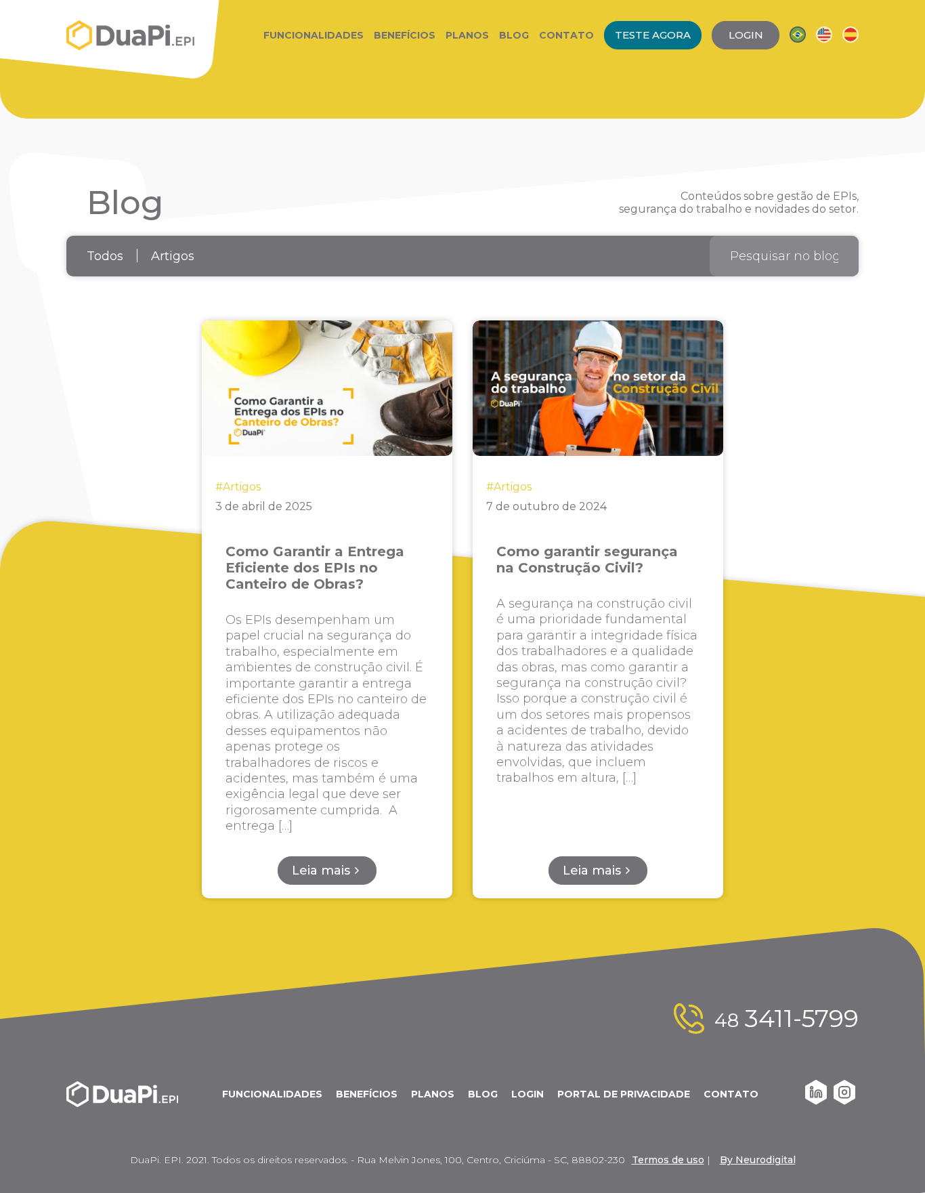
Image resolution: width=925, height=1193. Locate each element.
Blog (514, 35)
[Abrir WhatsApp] (891, 1158)
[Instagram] (844, 1101)
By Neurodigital (758, 1160)
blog (483, 1094)
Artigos (172, 256)
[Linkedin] (816, 1101)
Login (527, 1094)
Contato (566, 35)
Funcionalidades (313, 35)
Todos (105, 256)
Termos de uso (668, 1160)
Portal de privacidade (623, 1094)
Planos (467, 35)
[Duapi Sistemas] (130, 35)
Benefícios (404, 35)
